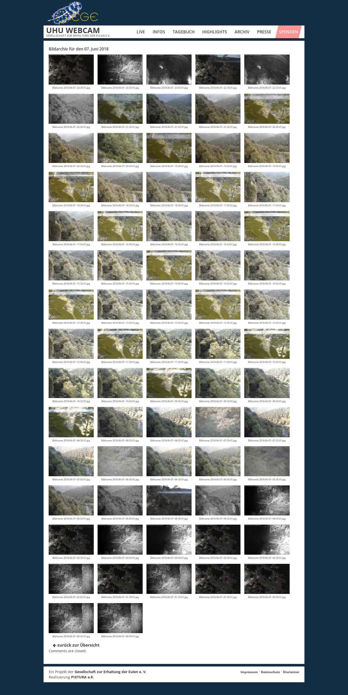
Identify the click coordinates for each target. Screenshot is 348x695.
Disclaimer (291, 672)
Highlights (214, 32)
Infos (159, 32)
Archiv (242, 32)
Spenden (288, 32)
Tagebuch (184, 32)
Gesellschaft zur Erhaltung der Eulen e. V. (110, 671)
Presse (264, 32)
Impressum (249, 672)
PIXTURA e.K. (82, 677)
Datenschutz (270, 672)
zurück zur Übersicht (78, 645)
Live (141, 32)
